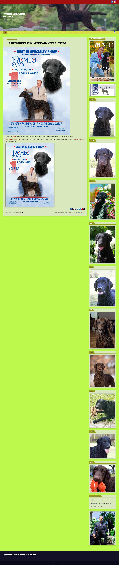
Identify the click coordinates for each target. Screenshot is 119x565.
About (15, 32)
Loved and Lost (41, 32)
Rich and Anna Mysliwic (78, 139)
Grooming (73, 32)
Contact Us (65, 32)
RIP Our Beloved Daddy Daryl (15, 212)
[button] (112, 32)
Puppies (32, 32)
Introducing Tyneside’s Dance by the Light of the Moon (68, 212)
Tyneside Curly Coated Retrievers (19, 554)
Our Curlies (23, 32)
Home (9, 32)
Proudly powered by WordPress (53, 562)
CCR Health (51, 32)
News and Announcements (12, 39)
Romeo (14, 136)
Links (57, 32)
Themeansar (69, 562)
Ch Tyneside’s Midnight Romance (13, 139)
